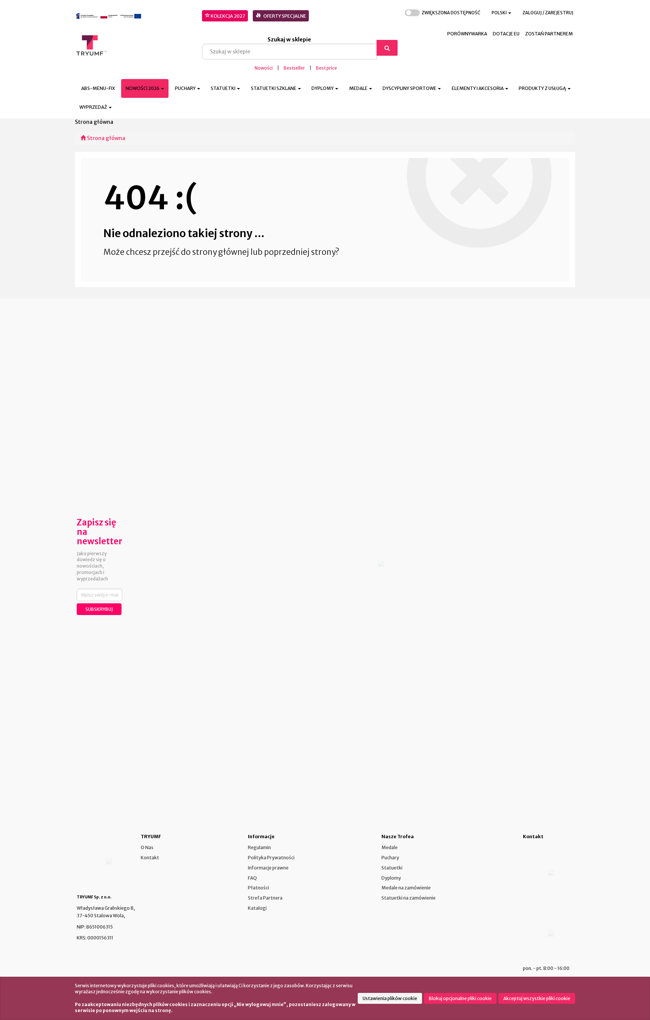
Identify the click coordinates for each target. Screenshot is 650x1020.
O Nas (147, 847)
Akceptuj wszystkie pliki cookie (536, 998)
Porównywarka (467, 34)
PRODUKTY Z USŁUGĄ (543, 88)
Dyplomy (391, 878)
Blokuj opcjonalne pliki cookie (460, 998)
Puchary (390, 857)
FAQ (252, 878)
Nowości (264, 68)
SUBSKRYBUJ (99, 609)
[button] (501, 13)
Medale (389, 847)
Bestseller (294, 68)
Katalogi (257, 908)
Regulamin (259, 847)
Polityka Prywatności (271, 857)
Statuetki (391, 868)
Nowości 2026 (143, 88)
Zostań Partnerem (549, 34)
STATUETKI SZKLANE (274, 88)
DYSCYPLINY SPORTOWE (410, 88)
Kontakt (150, 857)
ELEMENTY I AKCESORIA (478, 88)
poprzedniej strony (299, 252)
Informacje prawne (268, 868)
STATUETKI (223, 88)
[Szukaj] (387, 48)
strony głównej (220, 252)
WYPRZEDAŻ (93, 107)
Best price (326, 68)
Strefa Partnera (265, 898)
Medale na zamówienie (406, 888)
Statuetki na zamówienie (408, 898)
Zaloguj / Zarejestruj (547, 12)
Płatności (258, 888)
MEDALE (358, 88)
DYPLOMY (322, 88)
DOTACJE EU (506, 34)
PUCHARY (185, 88)
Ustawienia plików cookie (390, 998)
